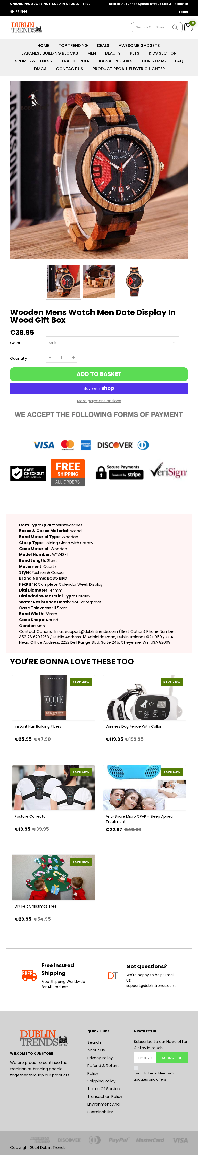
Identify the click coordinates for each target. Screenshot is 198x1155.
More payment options (99, 400)
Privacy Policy (100, 1057)
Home (43, 45)
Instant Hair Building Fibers (38, 726)
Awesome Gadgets (139, 45)
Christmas (154, 61)
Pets (134, 53)
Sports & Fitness (33, 61)
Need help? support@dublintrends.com (140, 4)
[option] (99, 170)
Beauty (113, 53)
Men (91, 53)
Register (181, 4)
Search (94, 1042)
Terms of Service (103, 1088)
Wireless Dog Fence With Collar (133, 726)
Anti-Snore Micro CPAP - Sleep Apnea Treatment (139, 819)
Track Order (75, 61)
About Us (96, 1050)
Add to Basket (99, 374)
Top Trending (73, 45)
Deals (103, 45)
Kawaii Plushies (116, 61)
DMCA (40, 69)
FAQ (179, 61)
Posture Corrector (31, 816)
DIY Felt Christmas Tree (36, 906)
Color (15, 342)
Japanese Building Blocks (49, 53)
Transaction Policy (104, 1096)
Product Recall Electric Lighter (129, 69)
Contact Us (69, 69)
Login (183, 12)
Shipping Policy (101, 1081)
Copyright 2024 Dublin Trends (38, 1147)
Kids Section (163, 53)
